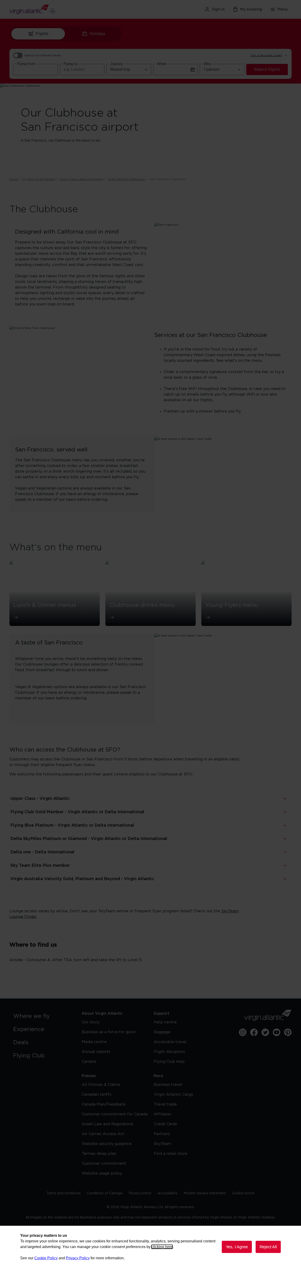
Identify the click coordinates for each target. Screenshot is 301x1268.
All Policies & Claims (101, 1085)
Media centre (94, 1042)
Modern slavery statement (205, 1193)
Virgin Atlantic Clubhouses (126, 179)
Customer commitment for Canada (115, 1114)
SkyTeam (162, 1144)
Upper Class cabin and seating (81, 179)
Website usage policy (102, 1173)
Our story (90, 1022)
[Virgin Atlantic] (55, 9)
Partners (162, 1134)
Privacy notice (140, 1193)
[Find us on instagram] (242, 1032)
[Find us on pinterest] (288, 1032)
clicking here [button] (162, 1247)
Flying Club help (169, 1062)
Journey (116, 64)
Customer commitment (104, 1163)
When (161, 64)
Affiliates (162, 1114)
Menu (282, 9)
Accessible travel (170, 1042)
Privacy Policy (78, 1258)
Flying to (70, 64)
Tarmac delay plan (99, 1154)
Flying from (26, 64)
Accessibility (168, 1193)
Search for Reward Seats (42, 55)
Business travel (168, 1085)
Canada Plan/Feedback (104, 1104)
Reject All (268, 1247)
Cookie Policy (46, 1258)
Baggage (162, 1032)
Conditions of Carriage (105, 1193)
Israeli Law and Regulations (107, 1124)
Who (207, 64)
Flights (42, 34)
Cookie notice (243, 1193)
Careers (89, 1062)
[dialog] (150, 1247)
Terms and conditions (64, 1193)
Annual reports (96, 1052)
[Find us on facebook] (254, 1032)
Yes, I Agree (237, 1247)
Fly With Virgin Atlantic (38, 179)
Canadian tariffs (96, 1094)
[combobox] (35, 69)
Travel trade (165, 1104)
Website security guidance (106, 1144)
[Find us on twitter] (265, 1032)
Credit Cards (165, 1124)
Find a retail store (170, 1154)
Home (13, 179)
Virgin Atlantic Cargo (173, 1094)
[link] (42, 1016)
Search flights (267, 69)
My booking (251, 9)
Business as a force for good (108, 1032)
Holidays (97, 34)
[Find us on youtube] (276, 1032)
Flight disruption (169, 1052)
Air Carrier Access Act (103, 1134)
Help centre (165, 1022)
